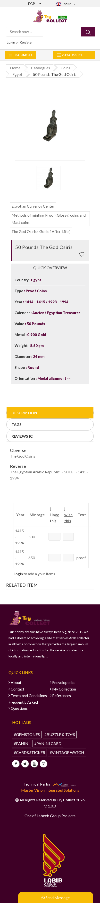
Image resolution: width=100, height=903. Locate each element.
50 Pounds (35, 323)
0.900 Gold (36, 334)
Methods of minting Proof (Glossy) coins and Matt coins (48, 219)
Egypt (35, 280)
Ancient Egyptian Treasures (56, 312)
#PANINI (22, 743)
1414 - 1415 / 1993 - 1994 (46, 302)
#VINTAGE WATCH (67, 752)
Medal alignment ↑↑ (54, 378)
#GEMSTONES (27, 734)
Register (26, 42)
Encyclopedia (63, 682)
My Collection (64, 689)
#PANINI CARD (47, 743)
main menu (23, 55)
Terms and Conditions (29, 695)
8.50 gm (36, 345)
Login (11, 42)
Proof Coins (36, 291)
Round (33, 367)
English (66, 4)
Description (24, 412)
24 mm (38, 356)
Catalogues (72, 55)
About (16, 682)
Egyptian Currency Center (32, 206)
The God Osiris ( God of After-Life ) (40, 231)
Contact (17, 689)
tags (16, 424)
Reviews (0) (22, 436)
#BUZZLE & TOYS (59, 734)
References (61, 695)
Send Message (57, 897)
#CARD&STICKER (29, 752)
